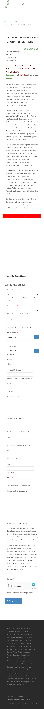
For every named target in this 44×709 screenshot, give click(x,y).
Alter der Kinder (12, 319)
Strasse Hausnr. (13, 397)
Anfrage (9, 78)
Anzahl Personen (13, 290)
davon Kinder (12, 306)
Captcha (10, 579)
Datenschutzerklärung (20, 563)
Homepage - (10, 75)
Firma (9, 383)
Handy (9, 437)
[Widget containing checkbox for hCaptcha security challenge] (22, 586)
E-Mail (10, 464)
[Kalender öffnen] (36, 337)
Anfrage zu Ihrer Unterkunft (17, 491)
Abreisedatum (12, 346)
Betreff (10, 477)
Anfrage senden (13, 601)
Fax (8, 451)
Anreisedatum (12, 333)
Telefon (10, 424)
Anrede (10, 359)
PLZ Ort (10, 410)
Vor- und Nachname (14, 370)
